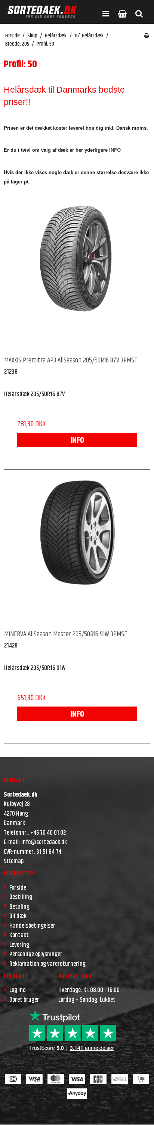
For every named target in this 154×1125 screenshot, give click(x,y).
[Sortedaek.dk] (42, 12)
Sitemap (14, 861)
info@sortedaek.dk (44, 842)
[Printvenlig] (146, 36)
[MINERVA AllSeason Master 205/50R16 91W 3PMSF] (77, 550)
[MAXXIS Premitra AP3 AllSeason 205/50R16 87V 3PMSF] (77, 276)
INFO (77, 440)
